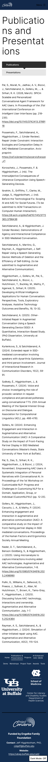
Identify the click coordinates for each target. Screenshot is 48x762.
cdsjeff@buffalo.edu (24, 746)
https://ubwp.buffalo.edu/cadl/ (24, 754)
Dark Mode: (36, 758)
